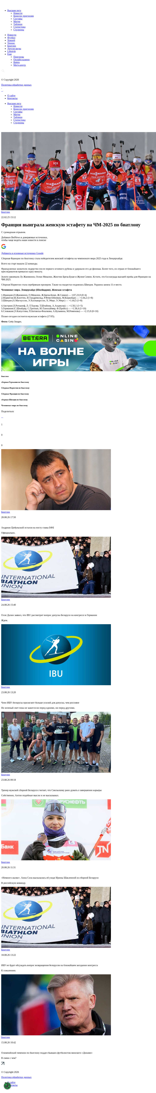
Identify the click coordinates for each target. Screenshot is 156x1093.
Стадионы (18, 29)
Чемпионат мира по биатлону (14, 405)
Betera (16, 62)
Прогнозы (18, 57)
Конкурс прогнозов (23, 16)
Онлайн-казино (21, 59)
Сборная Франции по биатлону (15, 394)
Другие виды (14, 48)
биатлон (5, 376)
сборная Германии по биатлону (15, 382)
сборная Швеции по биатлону (14, 399)
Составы (17, 18)
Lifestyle (11, 51)
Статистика (19, 27)
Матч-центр (19, 65)
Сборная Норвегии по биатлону (15, 388)
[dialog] (7, 1085)
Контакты (12, 98)
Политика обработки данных (16, 85)
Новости (17, 13)
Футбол (11, 37)
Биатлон (11, 46)
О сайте (11, 95)
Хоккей (11, 40)
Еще (9, 54)
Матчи (16, 21)
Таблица (17, 24)
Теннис (11, 43)
